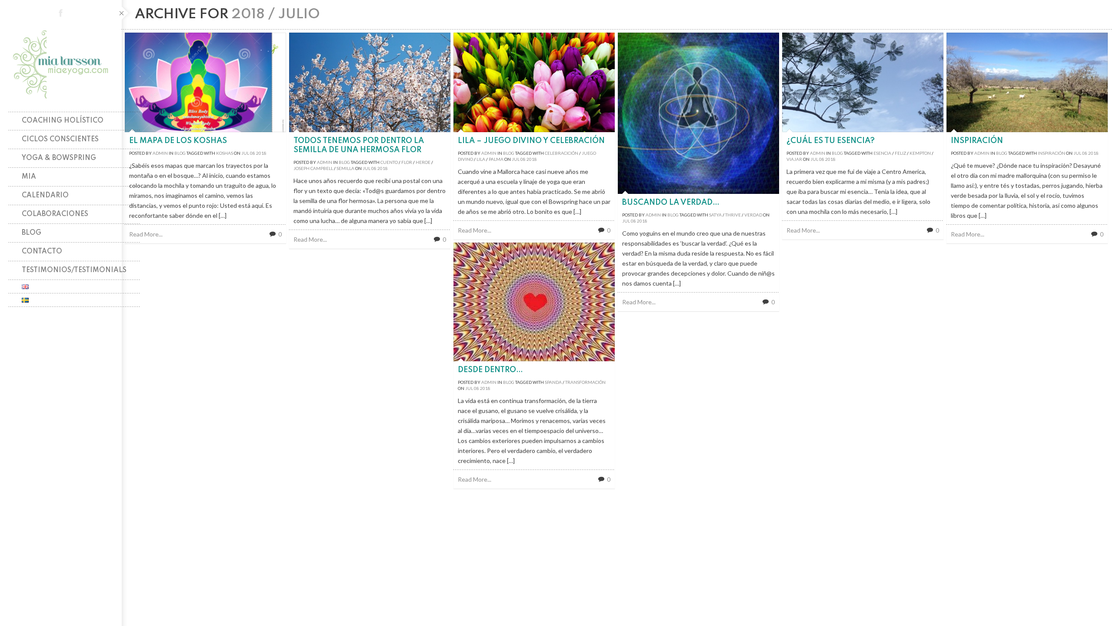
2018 (261, 153)
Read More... (146, 234)
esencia (882, 153)
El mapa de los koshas (178, 141)
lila (481, 159)
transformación (585, 382)
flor (406, 162)
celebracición (561, 153)
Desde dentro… (490, 370)
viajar (794, 159)
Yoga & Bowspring (59, 158)
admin (160, 153)
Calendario (45, 195)
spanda (553, 382)
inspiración (1051, 153)
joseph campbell (313, 168)
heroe (423, 162)
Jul (245, 153)
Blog (31, 233)
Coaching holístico (62, 120)
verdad (753, 214)
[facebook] (61, 13)
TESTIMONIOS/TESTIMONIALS (74, 270)
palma (496, 159)
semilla (345, 168)
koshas (224, 153)
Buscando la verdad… (671, 202)
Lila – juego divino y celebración (531, 141)
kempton (920, 153)
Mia (29, 176)
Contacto (42, 251)
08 (252, 153)
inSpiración (977, 141)
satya (715, 214)
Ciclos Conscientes (60, 139)
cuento (389, 162)
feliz (900, 153)
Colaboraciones (55, 214)
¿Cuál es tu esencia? (830, 141)
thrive (733, 214)
